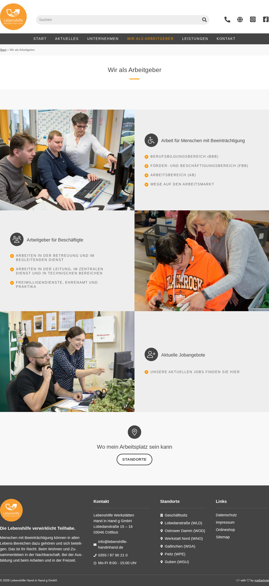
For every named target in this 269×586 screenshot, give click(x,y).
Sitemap (223, 537)
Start (40, 39)
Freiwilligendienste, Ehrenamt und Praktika (57, 284)
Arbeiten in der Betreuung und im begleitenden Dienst (55, 258)
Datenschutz (226, 515)
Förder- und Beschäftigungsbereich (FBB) (199, 166)
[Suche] (204, 20)
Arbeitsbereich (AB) (173, 175)
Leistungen (195, 39)
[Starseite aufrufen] (240, 19)
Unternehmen (103, 39)
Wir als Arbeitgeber (150, 39)
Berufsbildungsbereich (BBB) (184, 156)
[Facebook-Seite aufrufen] (266, 19)
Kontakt (226, 39)
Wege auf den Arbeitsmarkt (182, 184)
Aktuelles (67, 39)
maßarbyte (261, 580)
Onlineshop (225, 530)
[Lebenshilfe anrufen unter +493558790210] (227, 19)
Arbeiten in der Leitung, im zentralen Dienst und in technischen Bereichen (59, 271)
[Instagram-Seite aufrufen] (253, 19)
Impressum (225, 522)
